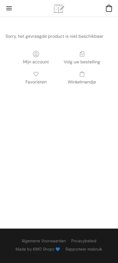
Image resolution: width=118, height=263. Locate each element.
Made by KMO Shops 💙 (38, 249)
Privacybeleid (83, 240)
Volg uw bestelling (82, 62)
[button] (59, 8)
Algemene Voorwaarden (44, 240)
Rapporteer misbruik (84, 249)
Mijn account (36, 62)
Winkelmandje (82, 82)
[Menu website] (9, 8)
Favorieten (36, 82)
